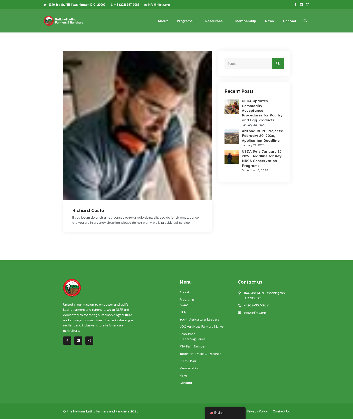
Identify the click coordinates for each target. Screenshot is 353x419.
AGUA (184, 305)
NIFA (183, 312)
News (269, 21)
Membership (245, 21)
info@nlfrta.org (159, 4)
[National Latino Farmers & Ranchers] (63, 21)
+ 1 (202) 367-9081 (126, 4)
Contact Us (281, 411)
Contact (290, 21)
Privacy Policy (257, 411)
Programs (185, 21)
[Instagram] (307, 4)
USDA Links (188, 361)
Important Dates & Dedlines (200, 354)
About (163, 21)
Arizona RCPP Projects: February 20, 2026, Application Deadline (262, 136)
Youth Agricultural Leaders (199, 319)
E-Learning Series (193, 339)
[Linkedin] (301, 4)
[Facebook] (295, 4)
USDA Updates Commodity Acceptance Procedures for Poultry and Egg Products (262, 110)
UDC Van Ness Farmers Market (202, 326)
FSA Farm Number (193, 346)
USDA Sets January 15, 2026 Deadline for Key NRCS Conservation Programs (262, 158)
